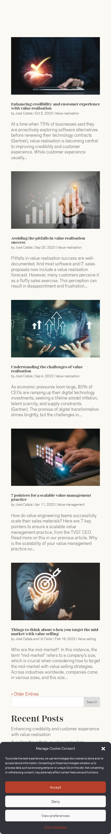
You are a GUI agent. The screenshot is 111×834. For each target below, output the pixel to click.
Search (91, 702)
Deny (55, 801)
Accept (55, 787)
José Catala (24, 113)
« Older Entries (25, 694)
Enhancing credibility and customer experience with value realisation (55, 731)
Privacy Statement (55, 827)
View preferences (55, 815)
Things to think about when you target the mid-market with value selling (55, 632)
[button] (103, 748)
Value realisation (67, 113)
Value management (71, 504)
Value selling (87, 639)
